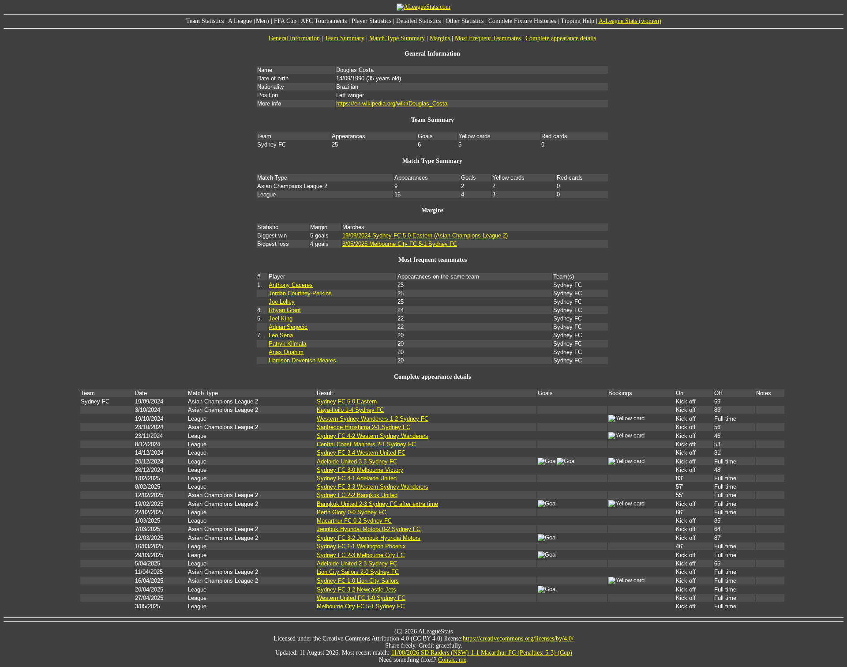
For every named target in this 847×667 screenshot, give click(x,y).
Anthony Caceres (291, 285)
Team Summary (344, 38)
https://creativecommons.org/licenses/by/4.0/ (518, 638)
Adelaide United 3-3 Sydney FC (357, 461)
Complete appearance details (560, 38)
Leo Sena (281, 335)
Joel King (280, 318)
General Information (294, 38)
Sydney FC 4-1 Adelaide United (357, 478)
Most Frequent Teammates (488, 38)
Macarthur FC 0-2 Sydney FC (354, 520)
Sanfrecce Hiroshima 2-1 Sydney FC (363, 427)
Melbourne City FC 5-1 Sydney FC (361, 606)
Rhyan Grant (285, 310)
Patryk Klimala (287, 343)
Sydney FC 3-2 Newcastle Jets (356, 589)
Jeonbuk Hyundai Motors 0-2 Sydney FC (368, 529)
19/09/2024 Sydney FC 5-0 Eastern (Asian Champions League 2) (425, 235)
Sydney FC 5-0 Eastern (347, 401)
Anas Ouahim (286, 352)
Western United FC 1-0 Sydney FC (361, 598)
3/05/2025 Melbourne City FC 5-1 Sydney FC (399, 244)
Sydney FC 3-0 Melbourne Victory (360, 470)
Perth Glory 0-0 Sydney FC (351, 512)
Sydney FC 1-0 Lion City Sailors (358, 580)
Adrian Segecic (288, 327)
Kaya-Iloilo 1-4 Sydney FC (350, 410)
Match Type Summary (397, 38)
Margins (440, 38)
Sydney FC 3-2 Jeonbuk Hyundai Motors (368, 538)
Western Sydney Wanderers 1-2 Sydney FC (372, 418)
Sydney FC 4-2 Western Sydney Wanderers (372, 436)
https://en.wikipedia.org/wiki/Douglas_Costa (391, 103)
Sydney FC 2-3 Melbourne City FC (361, 555)
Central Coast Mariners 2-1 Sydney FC (366, 444)
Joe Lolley (282, 301)
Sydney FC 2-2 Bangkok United (357, 495)
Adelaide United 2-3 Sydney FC (357, 563)
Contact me (452, 659)
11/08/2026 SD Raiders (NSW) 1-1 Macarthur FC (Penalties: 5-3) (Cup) (481, 652)
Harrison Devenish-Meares (302, 360)
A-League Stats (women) (630, 21)
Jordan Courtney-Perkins (300, 293)
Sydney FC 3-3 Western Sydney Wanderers (372, 486)
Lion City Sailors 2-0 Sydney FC (358, 572)
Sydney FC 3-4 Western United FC (361, 452)
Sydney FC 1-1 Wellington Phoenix (361, 546)
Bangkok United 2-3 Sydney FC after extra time (377, 504)
